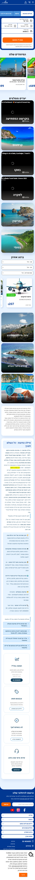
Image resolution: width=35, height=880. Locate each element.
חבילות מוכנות (27, 14)
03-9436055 (17, 680)
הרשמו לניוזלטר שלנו (23, 793)
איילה (30, 815)
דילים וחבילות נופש (26, 824)
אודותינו (13, 844)
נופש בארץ (28, 836)
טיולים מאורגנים (27, 828)
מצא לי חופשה (17, 40)
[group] (19, 292)
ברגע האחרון (28, 832)
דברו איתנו (17, 770)
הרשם (6, 804)
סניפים (28, 846)
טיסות (17, 14)
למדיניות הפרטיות (17, 866)
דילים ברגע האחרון (17, 709)
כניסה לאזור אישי (25, 2)
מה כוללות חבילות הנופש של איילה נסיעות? (15, 647)
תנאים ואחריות (11, 846)
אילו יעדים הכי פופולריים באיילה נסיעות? (16, 639)
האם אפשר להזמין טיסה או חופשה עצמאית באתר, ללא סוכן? (16, 632)
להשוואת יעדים (17, 739)
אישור (23, 875)
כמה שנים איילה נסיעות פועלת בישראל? (17, 625)
